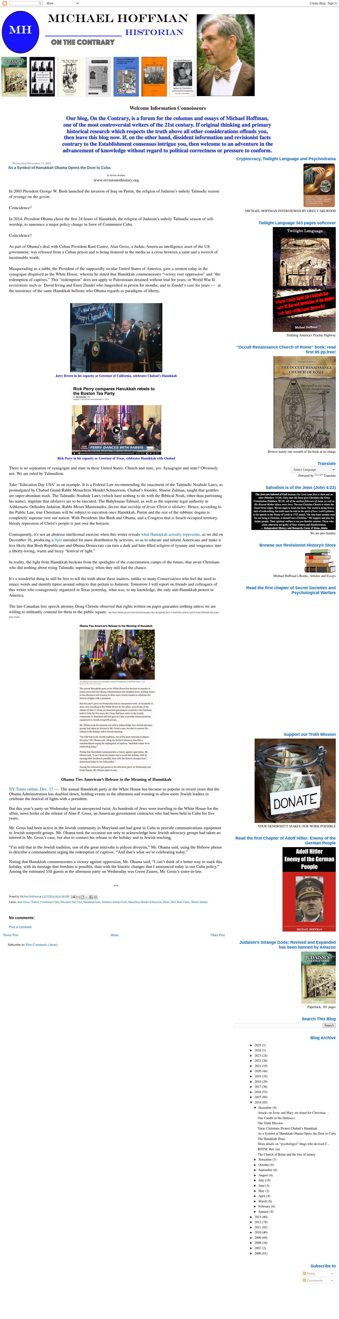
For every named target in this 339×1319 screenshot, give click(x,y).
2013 (258, 1217)
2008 (258, 1242)
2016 (258, 1092)
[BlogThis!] (82, 897)
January (264, 1211)
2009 (258, 1237)
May (262, 1191)
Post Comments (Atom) (42, 944)
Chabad (34, 902)
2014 (258, 1102)
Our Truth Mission (270, 1123)
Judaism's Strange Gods (114, 902)
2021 (258, 1066)
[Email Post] (73, 896)
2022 (258, 1060)
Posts (310, 1273)
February (265, 1206)
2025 (258, 1045)
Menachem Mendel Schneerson (145, 902)
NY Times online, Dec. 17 (31, 789)
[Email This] (78, 897)
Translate (330, 475)
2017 (258, 1086)
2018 (258, 1081)
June (262, 1185)
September (266, 1170)
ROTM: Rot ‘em (269, 1149)
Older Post (218, 935)
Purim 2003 (169, 902)
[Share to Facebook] (91, 897)
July (262, 1180)
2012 (258, 1222)
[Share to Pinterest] (95, 897)
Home (115, 935)
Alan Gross (23, 902)
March (263, 1201)
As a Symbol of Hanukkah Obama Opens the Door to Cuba (297, 1133)
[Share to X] (86, 897)
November (266, 1159)
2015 (258, 1097)
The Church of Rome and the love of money (286, 1154)
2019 (258, 1076)
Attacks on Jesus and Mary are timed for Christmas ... (294, 1112)
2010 (258, 1232)
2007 (258, 1248)
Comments (314, 1280)
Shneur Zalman (199, 902)
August (264, 1175)
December (266, 1107)
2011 (258, 1227)
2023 (258, 1055)
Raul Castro (183, 902)
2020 (258, 1071)
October (264, 1164)
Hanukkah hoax (92, 902)
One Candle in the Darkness (276, 1118)
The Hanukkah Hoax (271, 1138)
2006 (258, 1253)
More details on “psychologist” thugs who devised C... (294, 1144)
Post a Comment (20, 927)
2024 (258, 1050)
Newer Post (10, 935)
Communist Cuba (49, 902)
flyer (58, 539)
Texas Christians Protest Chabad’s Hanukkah (287, 1128)
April (262, 1196)
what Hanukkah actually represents (170, 534)
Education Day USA (71, 902)
